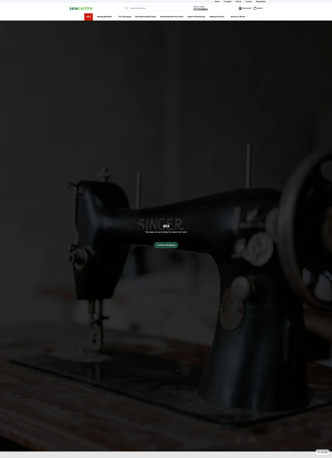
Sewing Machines (104, 17)
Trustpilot (227, 1)
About (217, 1)
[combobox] (157, 8)
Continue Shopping (166, 245)
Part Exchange (125, 17)
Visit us (238, 1)
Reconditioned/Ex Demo (145, 17)
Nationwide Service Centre (171, 17)
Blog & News (261, 1)
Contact (248, 1)
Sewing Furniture (216, 17)
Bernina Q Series (238, 17)
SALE (88, 17)
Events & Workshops (196, 17)
